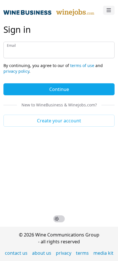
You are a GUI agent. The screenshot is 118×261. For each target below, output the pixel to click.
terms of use (82, 65)
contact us (16, 253)
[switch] (59, 218)
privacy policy (16, 71)
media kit (103, 253)
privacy (63, 253)
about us (41, 253)
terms (82, 253)
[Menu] (109, 10)
